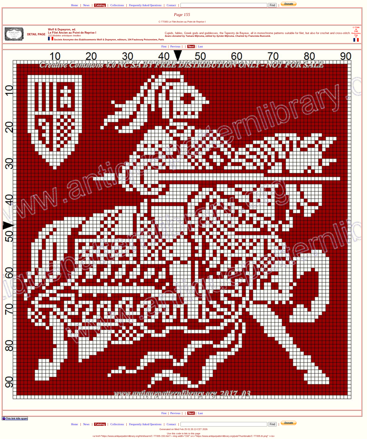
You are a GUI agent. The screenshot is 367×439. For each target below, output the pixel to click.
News (86, 5)
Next (191, 46)
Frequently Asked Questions (145, 5)
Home (75, 5)
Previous (175, 46)
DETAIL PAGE (36, 34)
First (164, 46)
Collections (117, 5)
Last (200, 46)
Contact (171, 5)
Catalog (100, 5)
